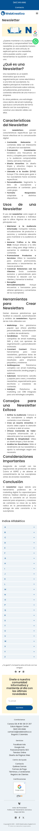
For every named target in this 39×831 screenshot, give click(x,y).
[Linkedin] (16, 818)
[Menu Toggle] (37, 13)
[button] (15, 672)
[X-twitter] (23, 818)
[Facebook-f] (19, 818)
